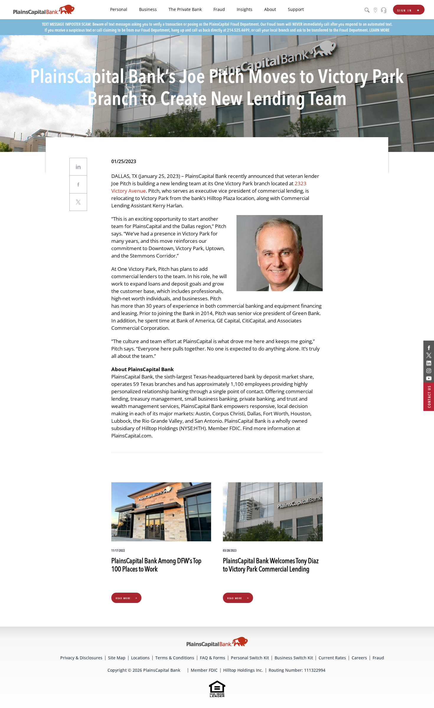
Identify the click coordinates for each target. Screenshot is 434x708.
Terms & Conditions (174, 658)
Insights (244, 9)
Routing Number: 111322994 (297, 670)
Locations (140, 658)
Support (296, 9)
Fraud (219, 9)
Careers (359, 658)
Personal (118, 9)
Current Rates (332, 658)
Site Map (116, 658)
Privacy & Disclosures (81, 658)
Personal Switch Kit (250, 658)
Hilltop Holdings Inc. (243, 670)
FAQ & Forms (212, 658)
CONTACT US (429, 397)
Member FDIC (204, 670)
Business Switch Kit (294, 658)
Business (148, 9)
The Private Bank (185, 9)
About (270, 9)
